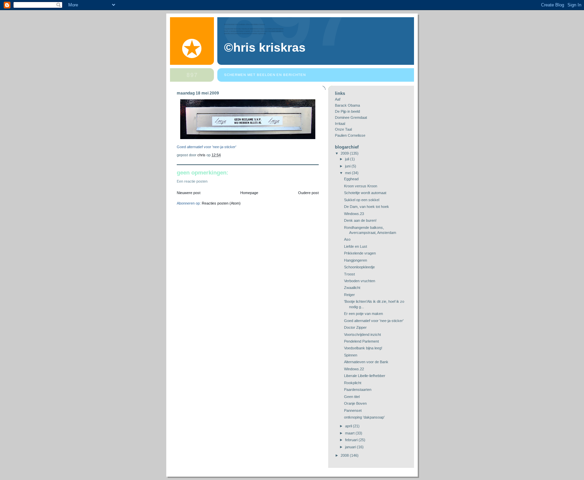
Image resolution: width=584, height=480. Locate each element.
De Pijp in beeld (347, 111)
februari (352, 440)
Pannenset (353, 410)
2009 (345, 153)
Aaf (337, 99)
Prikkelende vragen (360, 253)
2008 (345, 455)
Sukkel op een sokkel (361, 200)
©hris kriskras (265, 47)
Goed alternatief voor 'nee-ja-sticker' (374, 321)
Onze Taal (343, 129)
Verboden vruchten (359, 281)
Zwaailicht (352, 288)
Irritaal (340, 124)
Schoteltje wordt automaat (365, 193)
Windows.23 (354, 214)
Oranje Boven (355, 403)
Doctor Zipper (355, 327)
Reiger (349, 295)
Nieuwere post (188, 193)
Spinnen (350, 355)
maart (350, 433)
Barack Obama (347, 105)
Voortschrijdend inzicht (362, 334)
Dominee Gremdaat (351, 117)
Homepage (249, 193)
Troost (349, 274)
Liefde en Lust (355, 246)
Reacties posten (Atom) (221, 203)
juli (347, 159)
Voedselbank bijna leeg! (363, 348)
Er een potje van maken (363, 314)
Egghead (351, 179)
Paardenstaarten (357, 390)
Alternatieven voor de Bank (366, 362)
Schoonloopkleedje (359, 267)
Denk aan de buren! (360, 220)
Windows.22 (354, 369)
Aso (347, 239)
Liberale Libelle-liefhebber (364, 376)
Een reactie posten (192, 181)
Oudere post (308, 193)
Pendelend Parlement (361, 341)
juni (348, 166)
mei (348, 173)
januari (351, 447)
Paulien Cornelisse (350, 135)
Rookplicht (352, 383)
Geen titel (352, 397)
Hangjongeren (355, 260)
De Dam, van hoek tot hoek (366, 207)
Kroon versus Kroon (360, 186)
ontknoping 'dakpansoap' (364, 417)
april (349, 426)
